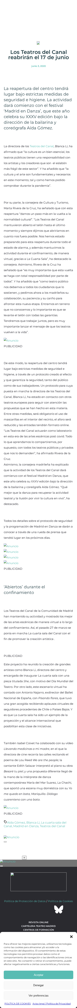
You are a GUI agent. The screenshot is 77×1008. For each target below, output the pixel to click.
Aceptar (38, 974)
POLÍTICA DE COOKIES (17, 1003)
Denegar (38, 985)
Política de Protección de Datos (25, 901)
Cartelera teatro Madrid (38, 926)
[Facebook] (18, 909)
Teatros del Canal (42, 146)
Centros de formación (38, 929)
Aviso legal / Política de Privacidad (52, 1003)
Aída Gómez (16, 822)
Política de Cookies (60, 901)
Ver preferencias (39, 995)
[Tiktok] (48, 909)
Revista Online (38, 922)
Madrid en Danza (25, 826)
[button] (71, 937)
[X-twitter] (28, 909)
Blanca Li (33, 822)
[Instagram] (38, 909)
